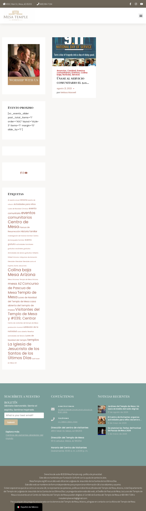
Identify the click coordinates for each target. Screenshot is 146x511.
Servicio (76, 74)
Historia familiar (29, 231)
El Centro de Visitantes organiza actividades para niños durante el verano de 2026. (124, 420)
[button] (140, 15)
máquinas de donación (28, 257)
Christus (25, 209)
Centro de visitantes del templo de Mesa (23, 323)
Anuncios (61, 70)
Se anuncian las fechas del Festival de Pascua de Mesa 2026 (124, 429)
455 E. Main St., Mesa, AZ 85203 (19, 4)
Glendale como (28, 261)
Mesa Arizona (21, 274)
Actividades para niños (25, 204)
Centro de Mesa (18, 224)
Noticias (66, 74)
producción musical (15, 327)
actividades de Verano (16, 336)
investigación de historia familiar (20, 236)
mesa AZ (15, 283)
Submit (11, 422)
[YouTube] (141, 3)
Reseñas (31, 331)
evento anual (15, 200)
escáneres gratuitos (22, 249)
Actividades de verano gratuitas (20, 253)
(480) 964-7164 (45, 4)
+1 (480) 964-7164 (67, 422)
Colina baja (19, 270)
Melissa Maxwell (68, 92)
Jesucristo (23, 266)
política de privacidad (92, 474)
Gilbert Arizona (13, 257)
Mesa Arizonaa (13, 279)
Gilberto (35, 253)
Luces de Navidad (14, 209)
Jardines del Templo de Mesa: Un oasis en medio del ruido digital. (123, 407)
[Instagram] (135, 3)
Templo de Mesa (22, 295)
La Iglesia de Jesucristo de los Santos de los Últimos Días (23, 350)
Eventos (76, 72)
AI (8, 200)
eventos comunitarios (21, 215)
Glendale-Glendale (15, 261)
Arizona (23, 200)
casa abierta (22, 331)
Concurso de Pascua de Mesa (23, 288)
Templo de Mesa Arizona (29, 279)
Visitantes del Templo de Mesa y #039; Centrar (23, 314)
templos (33, 340)
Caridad (71, 70)
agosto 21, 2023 (64, 88)
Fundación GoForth (71, 477)
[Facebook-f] (130, 3)
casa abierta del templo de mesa (22, 306)
